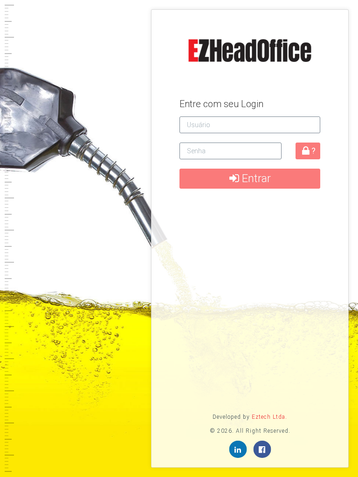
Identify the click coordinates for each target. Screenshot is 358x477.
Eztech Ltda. (269, 417)
